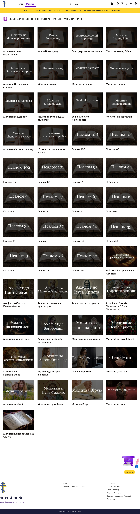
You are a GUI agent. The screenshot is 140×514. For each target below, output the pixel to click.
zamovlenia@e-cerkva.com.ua (12, 502)
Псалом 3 (8, 270)
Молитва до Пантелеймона (11, 373)
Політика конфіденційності (74, 486)
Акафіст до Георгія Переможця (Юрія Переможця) (116, 306)
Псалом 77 (43, 211)
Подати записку (55, 10)
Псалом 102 (10, 181)
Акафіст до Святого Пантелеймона (14, 305)
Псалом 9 (8, 211)
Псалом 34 (78, 240)
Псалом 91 (77, 181)
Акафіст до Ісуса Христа (85, 303)
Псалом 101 (44, 181)
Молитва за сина (115, 404)
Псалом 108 (78, 149)
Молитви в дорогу (116, 83)
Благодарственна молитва (87, 51)
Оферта (66, 483)
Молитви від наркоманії (119, 116)
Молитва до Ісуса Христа (120, 338)
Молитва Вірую (80, 404)
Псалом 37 (44, 240)
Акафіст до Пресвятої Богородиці (50, 340)
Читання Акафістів (73, 10)
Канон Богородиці (48, 51)
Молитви (30, 3)
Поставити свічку (39, 10)
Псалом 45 (112, 181)
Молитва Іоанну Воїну (118, 51)
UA (76, 3)
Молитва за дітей (13, 404)
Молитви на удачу (82, 83)
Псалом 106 (112, 149)
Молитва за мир (47, 83)
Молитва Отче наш (116, 371)
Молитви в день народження (12, 53)
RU (70, 3)
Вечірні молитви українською (81, 118)
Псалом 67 (78, 211)
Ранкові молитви (81, 371)
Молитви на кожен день (16, 338)
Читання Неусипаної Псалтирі (96, 10)
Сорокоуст (24, 10)
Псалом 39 (9, 240)
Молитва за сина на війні (86, 338)
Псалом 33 (112, 240)
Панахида (116, 10)
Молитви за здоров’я (15, 116)
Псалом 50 (78, 270)
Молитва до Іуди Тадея (50, 404)
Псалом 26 (44, 270)
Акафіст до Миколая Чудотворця (49, 305)
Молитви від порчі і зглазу (18, 149)
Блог (21, 3)
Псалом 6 (111, 211)
